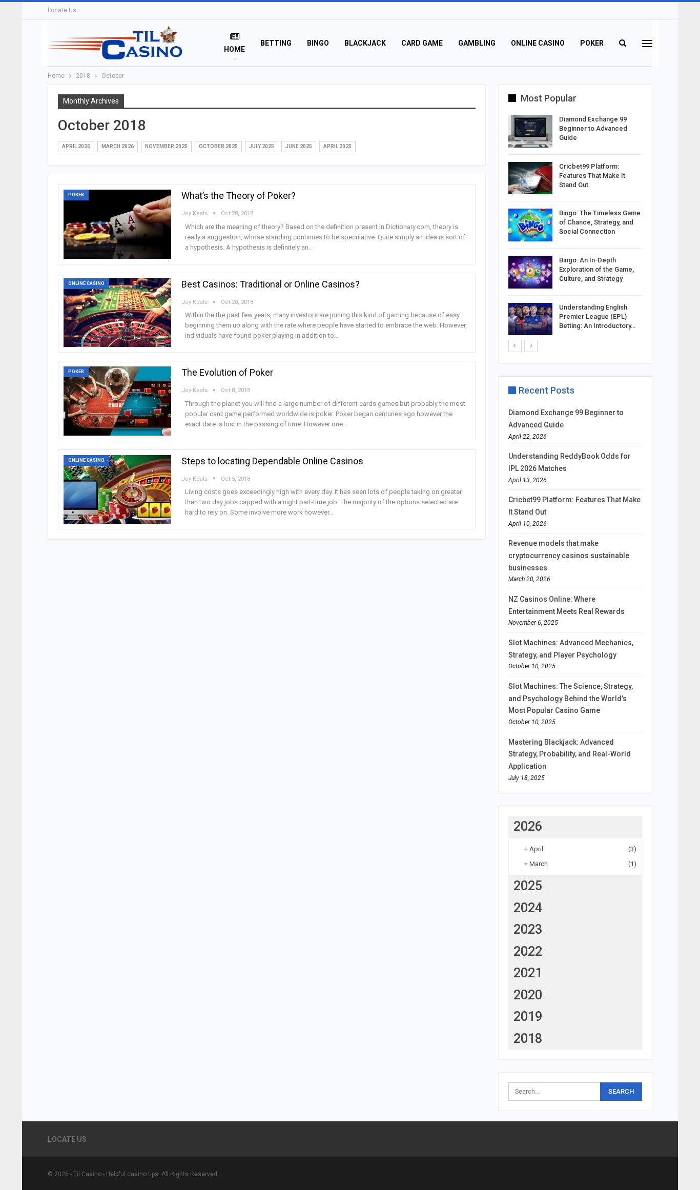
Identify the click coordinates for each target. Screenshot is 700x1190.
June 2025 (298, 146)
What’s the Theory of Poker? (238, 195)
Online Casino (538, 43)
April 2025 (337, 146)
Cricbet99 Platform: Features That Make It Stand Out (592, 175)
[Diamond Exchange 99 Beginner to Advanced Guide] (530, 131)
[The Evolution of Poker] (117, 400)
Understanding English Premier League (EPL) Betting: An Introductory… (597, 316)
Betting (276, 43)
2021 (527, 973)
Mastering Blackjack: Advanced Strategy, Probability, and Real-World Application (569, 754)
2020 (527, 995)
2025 (527, 885)
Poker (592, 43)
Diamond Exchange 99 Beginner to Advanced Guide (593, 128)
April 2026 (76, 146)
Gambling (477, 43)
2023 (527, 929)
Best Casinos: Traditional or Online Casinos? (270, 284)
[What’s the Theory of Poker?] (117, 224)
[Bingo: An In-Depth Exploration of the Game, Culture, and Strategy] (530, 272)
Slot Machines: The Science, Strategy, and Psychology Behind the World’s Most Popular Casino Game (570, 698)
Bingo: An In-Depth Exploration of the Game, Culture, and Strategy (596, 269)
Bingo (318, 43)
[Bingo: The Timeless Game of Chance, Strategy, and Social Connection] (530, 225)
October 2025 (218, 146)
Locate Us (62, 10)
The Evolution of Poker (227, 372)
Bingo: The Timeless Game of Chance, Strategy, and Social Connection (600, 222)
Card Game (422, 43)
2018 (527, 1038)
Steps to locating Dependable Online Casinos (272, 461)
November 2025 (166, 146)
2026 (527, 826)
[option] (575, 227)
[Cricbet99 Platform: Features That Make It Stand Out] (530, 178)
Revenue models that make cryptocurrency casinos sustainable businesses (568, 555)
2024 (527, 907)
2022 (527, 951)
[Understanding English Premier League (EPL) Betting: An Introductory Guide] (530, 319)
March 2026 (117, 146)
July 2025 (261, 146)
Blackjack (365, 43)
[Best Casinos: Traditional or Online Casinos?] (117, 312)
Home (234, 49)
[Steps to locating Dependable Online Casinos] (117, 489)
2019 (527, 1016)
